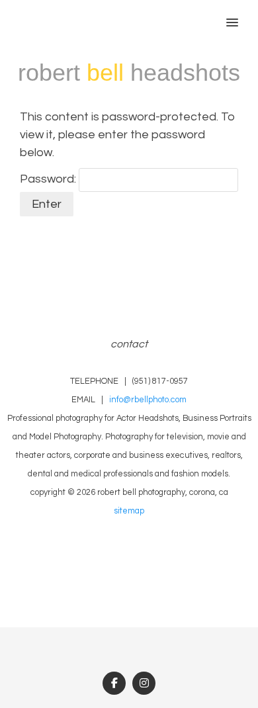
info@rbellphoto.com (148, 400)
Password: (49, 179)
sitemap (129, 511)
